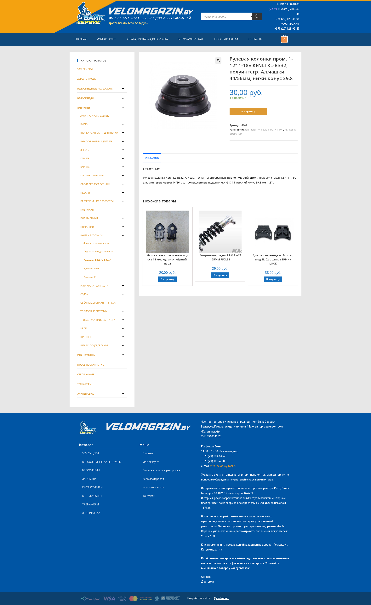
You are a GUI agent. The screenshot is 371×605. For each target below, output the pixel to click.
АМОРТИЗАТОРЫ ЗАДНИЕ (94, 115)
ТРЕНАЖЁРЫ (90, 504)
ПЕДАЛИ (85, 192)
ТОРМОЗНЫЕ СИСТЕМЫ (93, 311)
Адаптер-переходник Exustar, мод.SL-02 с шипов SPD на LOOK (273, 259)
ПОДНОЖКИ (87, 209)
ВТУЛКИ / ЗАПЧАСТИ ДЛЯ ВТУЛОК (99, 132)
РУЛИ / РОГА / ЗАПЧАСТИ (94, 285)
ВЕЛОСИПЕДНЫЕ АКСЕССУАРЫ (101, 461)
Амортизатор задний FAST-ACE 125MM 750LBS (220, 257)
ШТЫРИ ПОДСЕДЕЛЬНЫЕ (94, 345)
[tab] (152, 157)
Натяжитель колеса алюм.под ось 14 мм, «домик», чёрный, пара (167, 259)
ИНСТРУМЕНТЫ (92, 487)
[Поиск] (257, 16)
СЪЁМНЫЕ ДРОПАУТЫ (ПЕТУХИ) (98, 302)
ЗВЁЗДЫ (84, 150)
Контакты (255, 39)
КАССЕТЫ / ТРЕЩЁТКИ (92, 175)
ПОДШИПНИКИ (89, 218)
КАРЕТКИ (85, 167)
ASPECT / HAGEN (86, 78)
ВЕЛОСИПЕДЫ (91, 470)
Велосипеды (85, 98)
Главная (81, 39)
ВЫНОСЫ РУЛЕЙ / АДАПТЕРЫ (96, 141)
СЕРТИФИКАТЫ (92, 495)
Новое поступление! (90, 364)
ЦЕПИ (83, 328)
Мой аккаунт (106, 39)
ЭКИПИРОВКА (91, 513)
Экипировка (85, 393)
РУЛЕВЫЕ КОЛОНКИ (91, 235)
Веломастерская (190, 39)
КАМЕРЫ (85, 158)
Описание (152, 157)
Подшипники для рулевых (98, 251)
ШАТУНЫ (85, 337)
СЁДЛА (84, 294)
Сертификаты (86, 374)
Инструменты (86, 355)
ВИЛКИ (84, 124)
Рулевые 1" (89, 277)
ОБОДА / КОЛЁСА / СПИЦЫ (95, 184)
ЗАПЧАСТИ (89, 478)
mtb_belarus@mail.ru (223, 466)
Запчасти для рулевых (96, 243)
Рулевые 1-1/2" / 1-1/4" (270, 129)
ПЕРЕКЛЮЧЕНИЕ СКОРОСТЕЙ (97, 201)
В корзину (248, 111)
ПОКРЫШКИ (87, 227)
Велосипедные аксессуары (95, 88)
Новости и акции (225, 39)
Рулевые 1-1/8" (91, 268)
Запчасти (250, 129)
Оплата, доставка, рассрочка (147, 39)
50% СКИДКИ (85, 69)
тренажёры (84, 384)
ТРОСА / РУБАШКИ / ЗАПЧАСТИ (97, 320)
